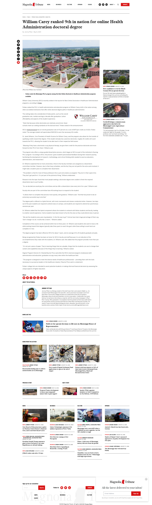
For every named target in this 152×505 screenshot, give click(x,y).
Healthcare (26, 365)
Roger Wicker (113, 424)
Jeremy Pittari (34, 365)
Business (58, 4)
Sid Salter (113, 434)
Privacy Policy (139, 498)
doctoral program (32, 130)
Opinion (80, 4)
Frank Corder (53, 321)
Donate (125, 4)
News (48, 4)
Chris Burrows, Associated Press (92, 449)
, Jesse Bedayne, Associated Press (32, 437)
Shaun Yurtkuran (115, 446)
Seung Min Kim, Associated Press (35, 436)
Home (24, 17)
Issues (90, 4)
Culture (69, 4)
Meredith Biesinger (88, 437)
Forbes (40, 103)
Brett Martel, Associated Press (91, 424)
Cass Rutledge (30, 451)
